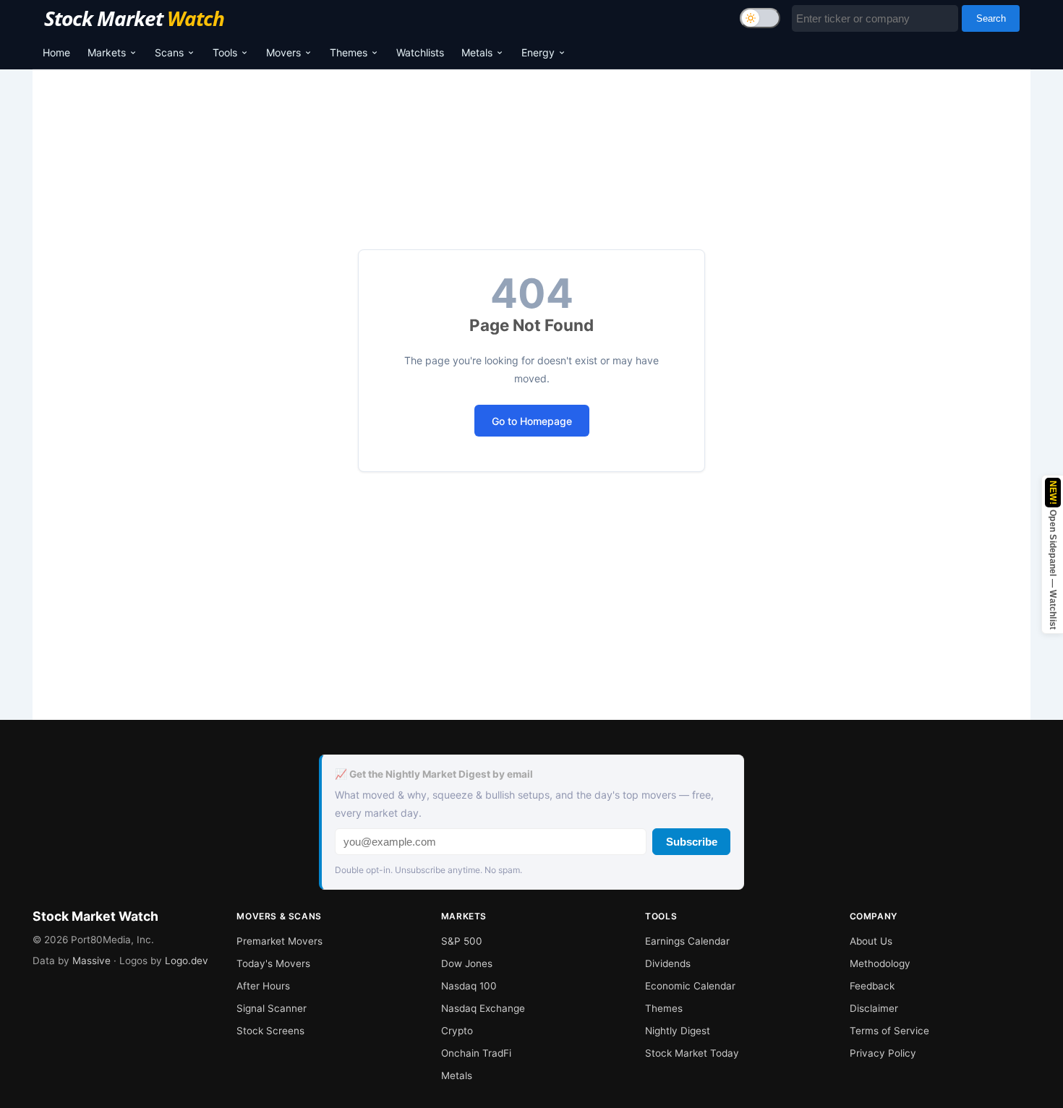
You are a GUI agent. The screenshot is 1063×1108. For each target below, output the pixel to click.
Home (56, 52)
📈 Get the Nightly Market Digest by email (434, 774)
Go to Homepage (532, 421)
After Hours (263, 986)
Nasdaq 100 (469, 986)
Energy (538, 52)
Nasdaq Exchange (483, 1008)
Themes (348, 52)
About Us (871, 941)
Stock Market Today (692, 1053)
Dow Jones (466, 963)
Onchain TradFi (476, 1053)
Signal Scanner (271, 1008)
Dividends (668, 963)
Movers (283, 52)
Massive (91, 960)
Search (991, 18)
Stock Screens (270, 1030)
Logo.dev (186, 960)
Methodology (880, 963)
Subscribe (691, 842)
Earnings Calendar (687, 941)
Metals (476, 52)
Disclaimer (874, 1008)
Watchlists (420, 52)
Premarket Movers (279, 941)
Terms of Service (889, 1030)
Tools (225, 52)
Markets (106, 52)
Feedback (872, 986)
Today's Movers (273, 963)
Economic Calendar (690, 986)
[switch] (760, 18)
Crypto (457, 1030)
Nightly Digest (677, 1030)
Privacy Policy (883, 1053)
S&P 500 (461, 941)
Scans (169, 52)
